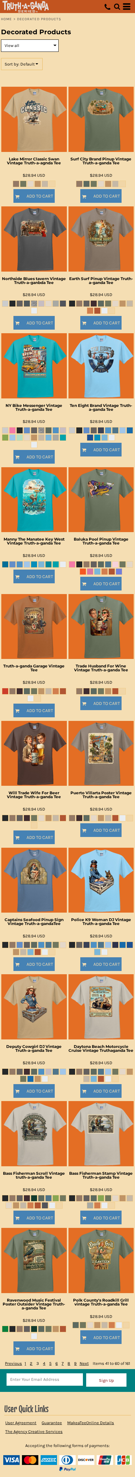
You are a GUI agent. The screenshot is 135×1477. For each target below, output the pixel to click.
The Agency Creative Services (34, 1431)
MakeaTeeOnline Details (90, 1422)
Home (6, 19)
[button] (117, 6)
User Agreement (20, 1422)
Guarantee (52, 1422)
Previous (13, 1363)
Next (84, 1363)
